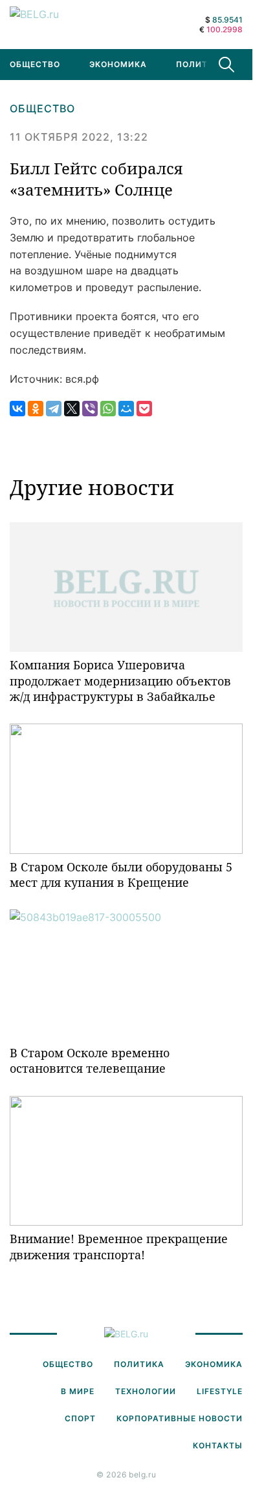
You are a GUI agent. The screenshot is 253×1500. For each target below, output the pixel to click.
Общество (42, 108)
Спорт (80, 1418)
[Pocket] (144, 408)
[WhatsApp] (108, 408)
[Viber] (90, 408)
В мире (77, 1391)
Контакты (218, 1445)
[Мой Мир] (126, 408)
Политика (201, 64)
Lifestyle (220, 1391)
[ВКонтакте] (17, 408)
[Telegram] (53, 408)
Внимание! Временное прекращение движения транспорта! (119, 1246)
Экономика (118, 64)
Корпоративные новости (179, 1418)
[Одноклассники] (35, 408)
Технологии (145, 1391)
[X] (72, 408)
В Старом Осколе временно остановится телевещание (90, 1060)
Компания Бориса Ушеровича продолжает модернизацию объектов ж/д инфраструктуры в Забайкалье (120, 680)
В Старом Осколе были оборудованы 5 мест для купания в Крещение (121, 874)
